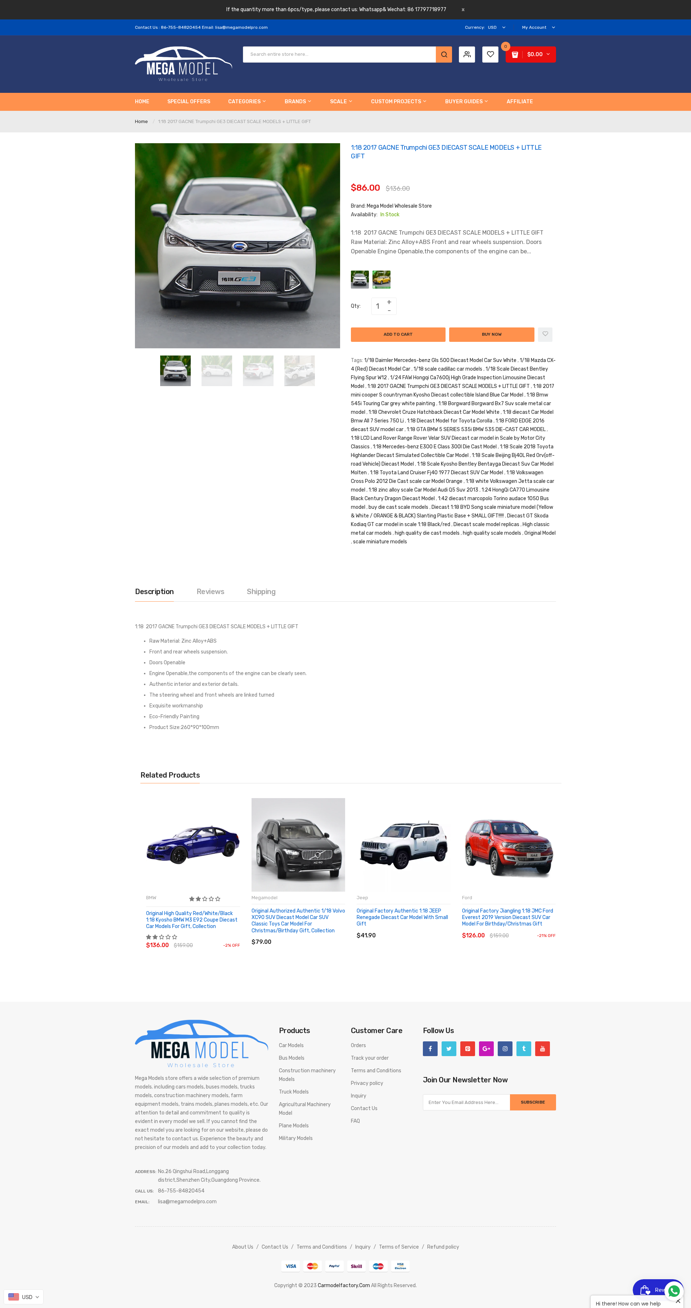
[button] (205, 899)
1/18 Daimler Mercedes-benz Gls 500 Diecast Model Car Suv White (440, 360)
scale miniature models (380, 542)
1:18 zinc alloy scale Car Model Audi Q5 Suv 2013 (423, 490)
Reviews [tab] (211, 591)
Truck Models (294, 1092)
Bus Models (291, 1058)
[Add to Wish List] (545, 334)
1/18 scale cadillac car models (448, 369)
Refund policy (443, 1247)
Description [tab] (154, 591)
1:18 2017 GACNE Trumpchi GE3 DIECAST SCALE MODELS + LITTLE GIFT (448, 386)
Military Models (296, 1138)
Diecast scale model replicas (486, 524)
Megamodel (264, 897)
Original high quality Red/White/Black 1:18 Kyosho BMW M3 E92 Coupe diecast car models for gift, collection (192, 919)
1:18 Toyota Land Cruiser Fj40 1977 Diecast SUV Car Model (436, 473)
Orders (358, 1045)
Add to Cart (398, 334)
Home (141, 121)
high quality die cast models (427, 533)
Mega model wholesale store (399, 206)
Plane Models (294, 1126)
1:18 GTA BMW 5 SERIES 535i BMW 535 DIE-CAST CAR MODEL (476, 429)
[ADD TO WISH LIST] (212, 938)
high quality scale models (492, 533)
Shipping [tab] (261, 591)
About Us (242, 1247)
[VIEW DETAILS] (197, 938)
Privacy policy (367, 1083)
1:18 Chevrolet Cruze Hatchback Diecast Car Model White (434, 412)
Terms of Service (399, 1247)
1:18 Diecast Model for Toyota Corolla (449, 421)
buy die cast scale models (398, 507)
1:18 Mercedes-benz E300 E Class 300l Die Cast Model (435, 447)
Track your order (370, 1058)
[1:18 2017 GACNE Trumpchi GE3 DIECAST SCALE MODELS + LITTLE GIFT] (175, 370)
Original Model (540, 533)
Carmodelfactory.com (344, 1285)
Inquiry (358, 1096)
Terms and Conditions (376, 1071)
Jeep (362, 897)
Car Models (291, 1045)
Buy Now (492, 334)
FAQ (355, 1121)
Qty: (356, 306)
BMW (151, 897)
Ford (467, 897)
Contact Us (364, 1108)
